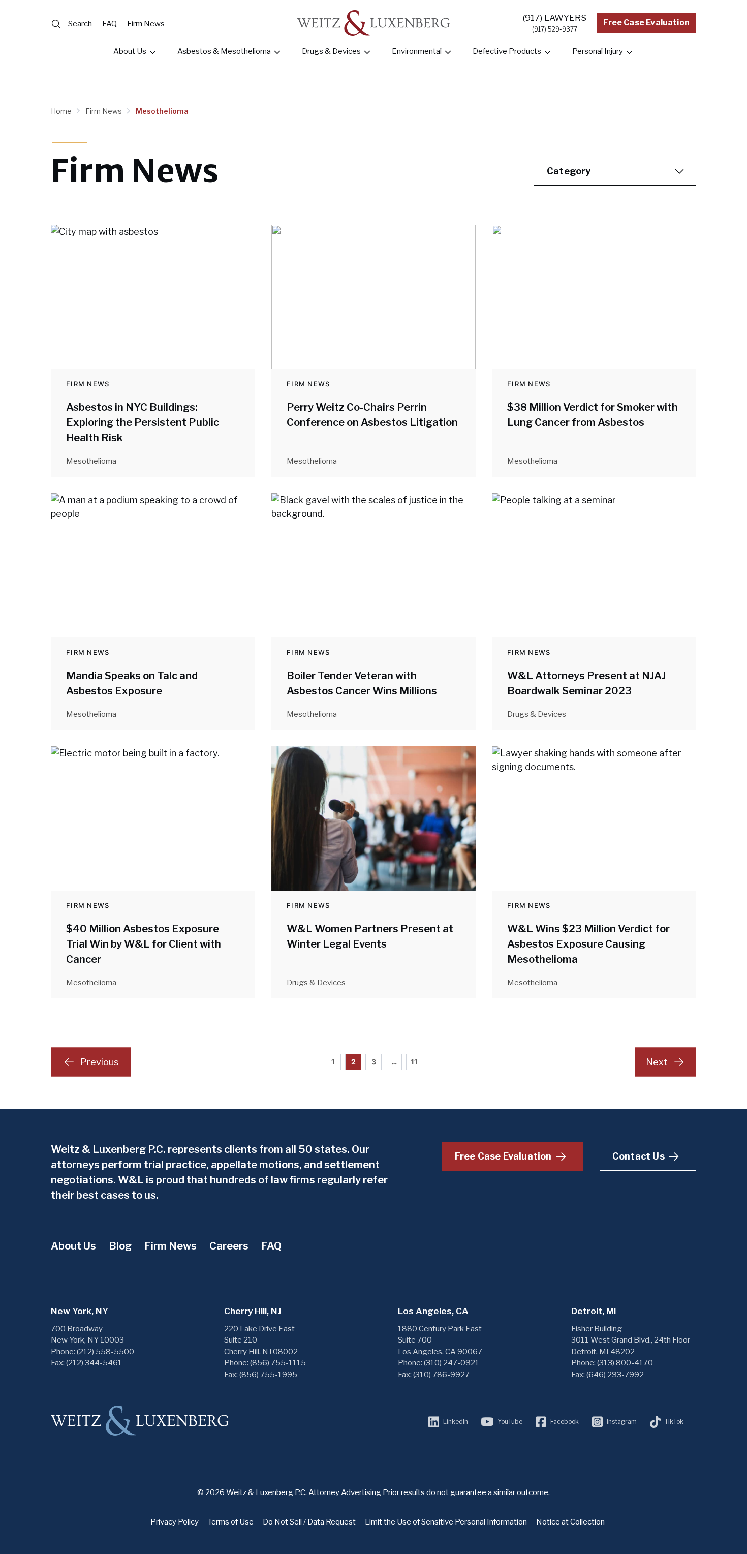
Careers (228, 1246)
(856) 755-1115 (278, 1362)
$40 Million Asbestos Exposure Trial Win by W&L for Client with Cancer (143, 944)
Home (62, 111)
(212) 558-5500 (105, 1351)
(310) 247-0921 (451, 1362)
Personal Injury (597, 51)
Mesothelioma (162, 111)
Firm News (146, 23)
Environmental (417, 51)
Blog (120, 1246)
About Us (129, 51)
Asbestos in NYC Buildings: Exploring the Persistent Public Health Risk (142, 422)
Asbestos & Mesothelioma (224, 51)
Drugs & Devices (331, 51)
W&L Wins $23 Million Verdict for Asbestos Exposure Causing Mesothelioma (588, 944)
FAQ (109, 23)
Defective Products (507, 51)
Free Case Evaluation (646, 22)
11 (414, 1061)
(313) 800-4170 (625, 1362)
